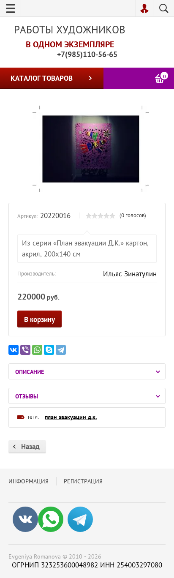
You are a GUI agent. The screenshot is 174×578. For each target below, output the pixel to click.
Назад (30, 446)
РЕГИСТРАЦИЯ (83, 481)
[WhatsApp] (37, 350)
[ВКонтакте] (13, 350)
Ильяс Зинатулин (130, 273)
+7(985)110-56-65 (87, 54)
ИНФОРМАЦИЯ (28, 481)
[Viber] (25, 350)
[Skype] (49, 350)
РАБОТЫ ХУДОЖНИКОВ (69, 29)
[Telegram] (61, 350)
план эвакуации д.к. (71, 417)
